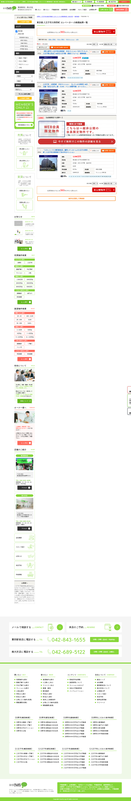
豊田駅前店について (104, 685)
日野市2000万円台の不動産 (74, 725)
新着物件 (19, 293)
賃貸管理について (75, 682)
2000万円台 (19, 283)
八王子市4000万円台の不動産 (74, 762)
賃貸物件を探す (48, 679)
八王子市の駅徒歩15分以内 (49, 759)
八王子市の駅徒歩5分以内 (49, 753)
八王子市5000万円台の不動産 (74, 765)
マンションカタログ (76, 685)
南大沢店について (103, 688)
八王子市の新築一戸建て (25, 753)
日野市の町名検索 (99, 728)
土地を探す (20, 691)
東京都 (20, 31)
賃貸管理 (64, 9)
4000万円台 (19, 286)
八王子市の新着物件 (98, 753)
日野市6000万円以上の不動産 (75, 736)
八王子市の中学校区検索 (99, 765)
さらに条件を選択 (25, 94)
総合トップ (101, 679)
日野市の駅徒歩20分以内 (49, 731)
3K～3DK (19, 323)
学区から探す (21, 694)
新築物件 (19, 343)
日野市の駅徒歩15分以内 (49, 728)
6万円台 (19, 333)
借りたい (46, 9)
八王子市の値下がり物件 (99, 756)
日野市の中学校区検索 (100, 733)
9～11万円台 (19, 337)
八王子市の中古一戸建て (25, 756)
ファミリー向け (48, 685)
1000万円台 (30, 279)
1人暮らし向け (48, 682)
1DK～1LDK (29, 316)
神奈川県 (21, 34)
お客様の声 (93, 9)
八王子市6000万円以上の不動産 (75, 768)
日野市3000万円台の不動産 (74, 728)
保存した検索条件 (49, 699)
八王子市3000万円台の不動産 (74, 759)
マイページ (101, 702)
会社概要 (73, 9)
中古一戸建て (61, 39)
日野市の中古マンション (25, 728)
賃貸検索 (101, 1)
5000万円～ (30, 286)
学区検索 (19, 354)
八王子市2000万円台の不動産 (74, 756)
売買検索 (89, 1)
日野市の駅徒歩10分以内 (49, 725)
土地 (77, 39)
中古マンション (70, 39)
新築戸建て (19, 269)
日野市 (19, 262)
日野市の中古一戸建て (24, 725)
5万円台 (30, 330)
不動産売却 (55, 9)
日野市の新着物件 (99, 722)
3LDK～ (30, 323)
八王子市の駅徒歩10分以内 (49, 756)
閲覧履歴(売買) (21, 702)
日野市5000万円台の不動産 (74, 733)
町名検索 (19, 297)
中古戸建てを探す (22, 685)
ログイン (124, 1)
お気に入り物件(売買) (24, 699)
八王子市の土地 (21, 762)
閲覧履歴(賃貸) (48, 705)
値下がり (29, 293)
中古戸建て (30, 269)
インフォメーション (76, 691)
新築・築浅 (47, 688)
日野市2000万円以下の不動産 (75, 722)
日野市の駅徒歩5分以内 (48, 722)
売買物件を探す (21, 679)
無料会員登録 (101, 699)
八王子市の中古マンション (25, 759)
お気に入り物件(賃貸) (50, 702)
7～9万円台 (30, 333)
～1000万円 (19, 279)
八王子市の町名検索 (98, 759)
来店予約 (100, 697)
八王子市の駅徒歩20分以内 (49, 762)
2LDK (30, 319)
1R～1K (19, 316)
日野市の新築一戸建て (24, 722)
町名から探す (21, 697)
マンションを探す (22, 688)
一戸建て (29, 343)
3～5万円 (19, 330)
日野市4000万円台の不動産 (74, 731)
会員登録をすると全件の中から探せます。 (63, 31)
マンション (19, 273)
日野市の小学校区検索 (100, 731)
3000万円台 (30, 283)
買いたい (38, 9)
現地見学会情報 (75, 679)
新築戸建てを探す (22, 682)
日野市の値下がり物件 (100, 725)
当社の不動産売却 (75, 688)
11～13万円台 (30, 337)
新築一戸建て (52, 39)
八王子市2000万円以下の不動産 (75, 753)
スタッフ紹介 (82, 9)
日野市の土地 (21, 731)
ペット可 (19, 347)
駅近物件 (46, 691)
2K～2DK (19, 319)
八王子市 (29, 262)
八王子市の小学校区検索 (99, 762)
